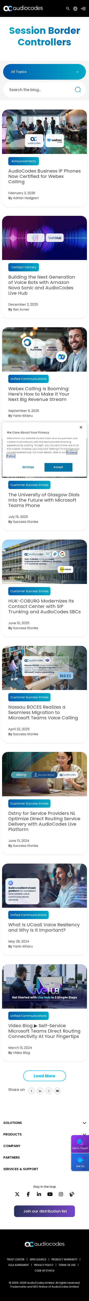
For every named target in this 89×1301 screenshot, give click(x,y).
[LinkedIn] (39, 1195)
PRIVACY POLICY (43, 1265)
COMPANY (11, 1146)
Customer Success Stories (29, 485)
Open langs (75, 8)
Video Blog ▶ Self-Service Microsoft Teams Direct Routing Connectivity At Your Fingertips (44, 1031)
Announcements (23, 161)
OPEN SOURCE (38, 1259)
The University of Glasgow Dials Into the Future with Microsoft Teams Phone (43, 500)
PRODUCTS (12, 1134)
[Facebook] (28, 1195)
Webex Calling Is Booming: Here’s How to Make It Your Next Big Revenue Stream (39, 394)
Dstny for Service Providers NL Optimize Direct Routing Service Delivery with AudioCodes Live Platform (44, 821)
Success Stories (25, 521)
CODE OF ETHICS (44, 1270)
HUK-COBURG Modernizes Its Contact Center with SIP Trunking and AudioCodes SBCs (44, 606)
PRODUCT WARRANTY (64, 1259)
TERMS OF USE (67, 1265)
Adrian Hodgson (26, 198)
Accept (58, 467)
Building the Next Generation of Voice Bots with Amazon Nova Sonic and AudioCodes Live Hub (41, 285)
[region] (44, 449)
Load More (44, 1076)
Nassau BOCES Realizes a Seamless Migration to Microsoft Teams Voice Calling (43, 712)
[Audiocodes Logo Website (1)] (23, 8)
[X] (17, 1195)
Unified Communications (28, 379)
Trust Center (15, 1259)
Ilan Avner (21, 309)
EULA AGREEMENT (18, 1265)
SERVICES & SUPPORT (20, 1169)
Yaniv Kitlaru (23, 415)
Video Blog (21, 1052)
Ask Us (80, 1166)
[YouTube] (50, 1195)
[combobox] (44, 72)
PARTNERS (11, 1157)
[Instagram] (61, 1195)
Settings (28, 466)
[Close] (80, 427)
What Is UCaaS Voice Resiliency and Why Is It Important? (44, 927)
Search (68, 8)
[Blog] (72, 1195)
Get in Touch (80, 1148)
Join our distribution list (45, 1211)
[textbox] (20, 72)
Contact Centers (23, 267)
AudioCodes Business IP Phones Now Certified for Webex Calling (44, 176)
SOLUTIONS (12, 1122)
